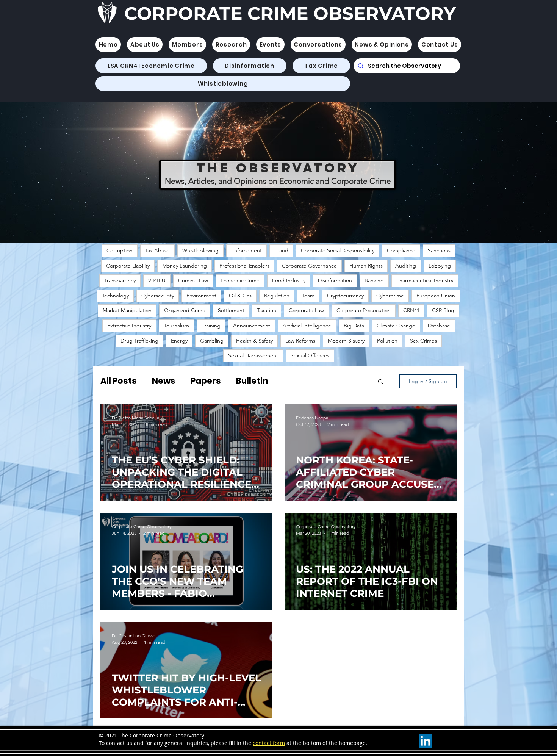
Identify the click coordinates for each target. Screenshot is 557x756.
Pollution (387, 340)
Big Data (354, 325)
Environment (201, 295)
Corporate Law (306, 310)
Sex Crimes (423, 340)
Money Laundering (184, 265)
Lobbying (440, 265)
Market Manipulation (127, 310)
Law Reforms (300, 340)
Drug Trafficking (139, 340)
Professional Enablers (244, 265)
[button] (187, 44)
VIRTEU (157, 280)
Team (308, 295)
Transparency (120, 280)
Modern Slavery (346, 340)
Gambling (212, 340)
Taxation (266, 310)
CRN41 (411, 310)
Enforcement (246, 250)
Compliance (401, 250)
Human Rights (366, 265)
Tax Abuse (157, 250)
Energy (179, 340)
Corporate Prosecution (363, 310)
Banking (374, 280)
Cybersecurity (157, 295)
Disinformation (335, 280)
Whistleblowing (200, 250)
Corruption (119, 250)
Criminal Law (193, 280)
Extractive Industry (129, 325)
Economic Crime (240, 280)
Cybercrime (390, 295)
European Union (435, 295)
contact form (269, 743)
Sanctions (439, 250)
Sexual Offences (310, 355)
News (163, 381)
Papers (206, 381)
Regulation (276, 295)
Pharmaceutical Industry (424, 280)
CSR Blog (443, 310)
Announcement (251, 325)
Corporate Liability (128, 265)
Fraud (281, 250)
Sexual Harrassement (253, 355)
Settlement (231, 310)
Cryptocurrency (345, 295)
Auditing (405, 265)
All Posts (118, 381)
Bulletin (252, 381)
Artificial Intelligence (307, 325)
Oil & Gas (240, 295)
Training (211, 325)
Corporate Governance (309, 265)
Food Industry (288, 280)
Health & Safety (254, 340)
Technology (115, 295)
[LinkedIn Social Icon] (425, 741)
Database (439, 325)
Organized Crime (184, 310)
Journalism (176, 325)
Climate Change (396, 325)
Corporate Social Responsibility (337, 250)
